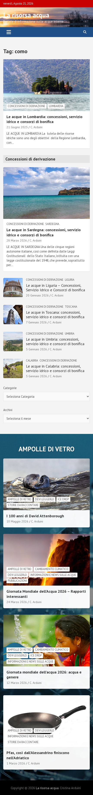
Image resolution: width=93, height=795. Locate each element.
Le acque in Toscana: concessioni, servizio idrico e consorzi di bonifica (55, 315)
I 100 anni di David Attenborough (35, 515)
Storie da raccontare (23, 505)
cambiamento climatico (51, 569)
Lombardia (56, 106)
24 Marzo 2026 (16, 602)
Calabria (32, 360)
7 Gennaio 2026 (36, 322)
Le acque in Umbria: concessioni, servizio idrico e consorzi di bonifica (55, 341)
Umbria (69, 333)
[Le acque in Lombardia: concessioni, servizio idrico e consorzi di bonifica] (46, 85)
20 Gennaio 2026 (37, 295)
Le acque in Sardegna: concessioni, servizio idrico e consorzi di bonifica (43, 232)
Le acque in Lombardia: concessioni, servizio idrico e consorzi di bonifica (44, 119)
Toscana (71, 307)
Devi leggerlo (44, 499)
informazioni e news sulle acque (53, 575)
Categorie (10, 388)
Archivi (7, 410)
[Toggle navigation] (8, 32)
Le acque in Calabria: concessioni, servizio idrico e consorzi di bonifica (55, 368)
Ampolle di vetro (19, 499)
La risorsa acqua (26, 15)
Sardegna (52, 224)
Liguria (69, 280)
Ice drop (63, 499)
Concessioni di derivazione (26, 106)
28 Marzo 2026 (16, 240)
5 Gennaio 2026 (36, 349)
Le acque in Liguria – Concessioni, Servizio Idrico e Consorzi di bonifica (55, 288)
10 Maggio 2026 (17, 521)
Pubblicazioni (17, 581)
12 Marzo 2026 (16, 683)
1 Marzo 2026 (15, 763)
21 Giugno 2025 (17, 127)
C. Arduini (36, 127)
